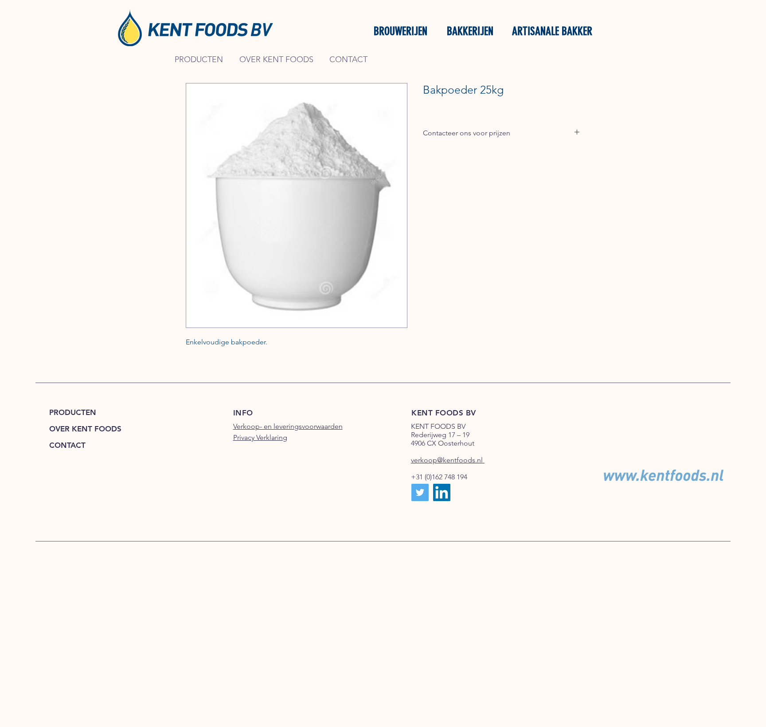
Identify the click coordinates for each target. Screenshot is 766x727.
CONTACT (67, 445)
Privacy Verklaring (260, 437)
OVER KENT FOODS (85, 428)
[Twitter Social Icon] (420, 492)
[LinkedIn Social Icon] (441, 492)
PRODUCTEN (72, 412)
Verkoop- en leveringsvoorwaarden (288, 426)
